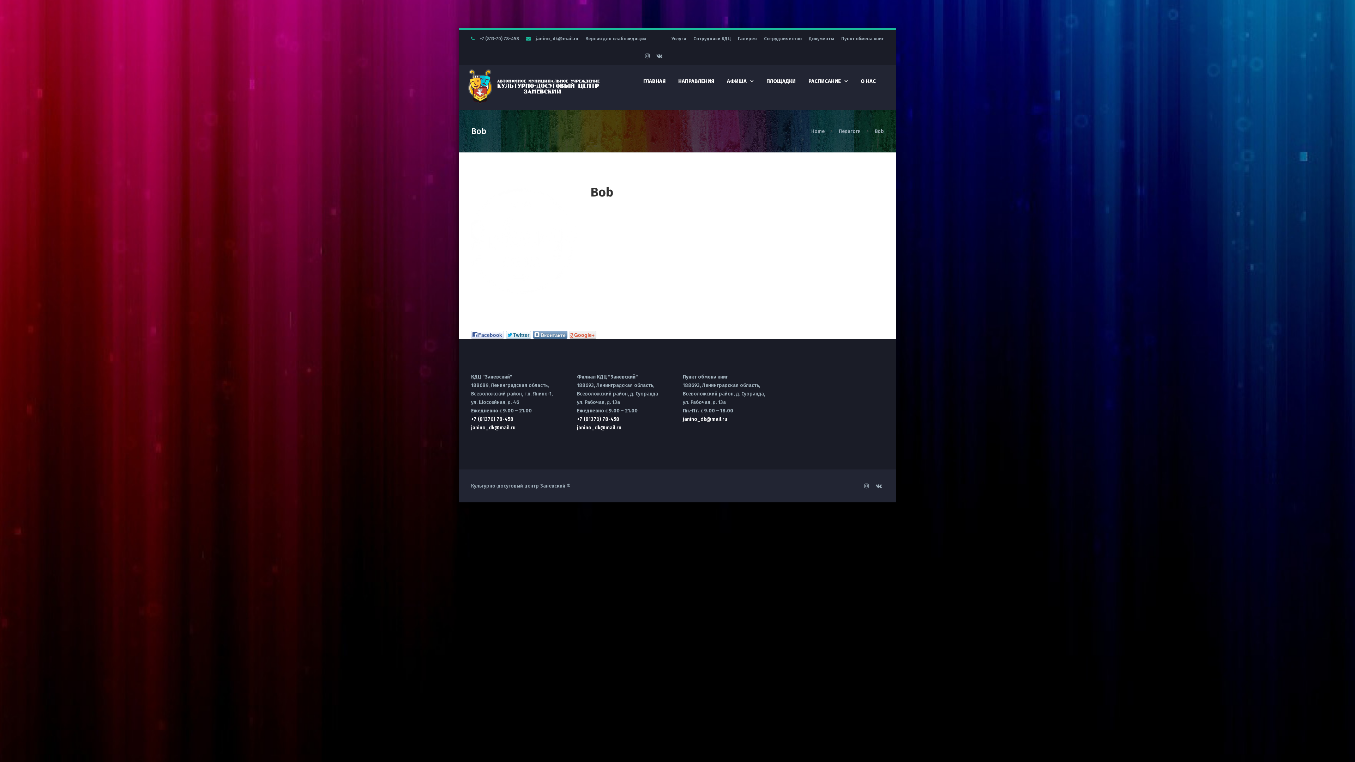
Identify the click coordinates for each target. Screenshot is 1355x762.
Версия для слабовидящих (615, 38)
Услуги (679, 38)
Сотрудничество (783, 38)
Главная (654, 81)
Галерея (747, 38)
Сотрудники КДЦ (712, 38)
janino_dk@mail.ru (557, 38)
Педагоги (849, 131)
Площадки (781, 81)
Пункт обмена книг (862, 38)
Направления (696, 81)
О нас (868, 81)
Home (818, 131)
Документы (821, 38)
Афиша (737, 81)
